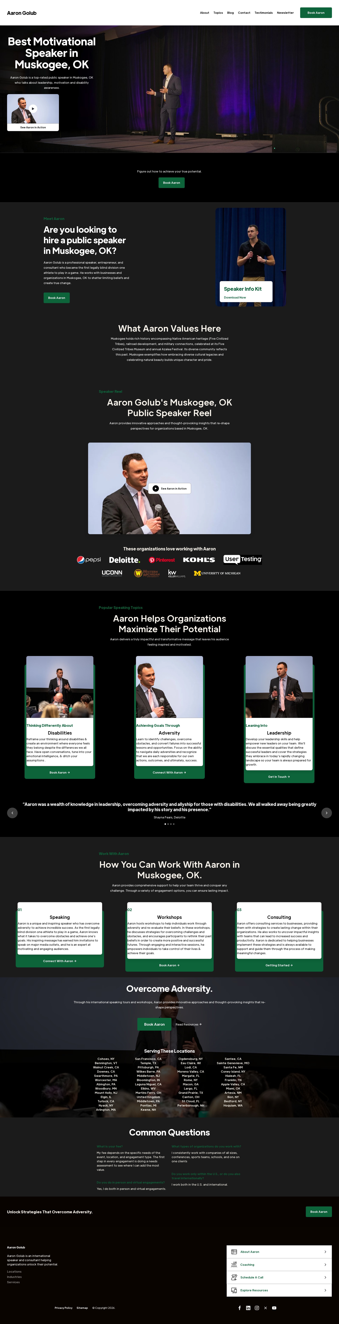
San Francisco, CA (148, 1059)
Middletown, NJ (148, 1076)
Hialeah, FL (233, 1076)
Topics (218, 12)
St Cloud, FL (191, 1101)
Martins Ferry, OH (148, 1093)
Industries (14, 1277)
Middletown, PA (148, 1101)
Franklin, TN (233, 1080)
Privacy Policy (63, 1307)
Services (13, 1282)
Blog (230, 12)
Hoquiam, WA (233, 1105)
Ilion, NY (233, 1097)
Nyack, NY (106, 1105)
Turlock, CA (106, 1101)
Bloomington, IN (148, 1080)
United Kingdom (148, 1097)
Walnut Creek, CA (106, 1067)
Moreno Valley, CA (190, 1071)
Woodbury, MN (106, 1088)
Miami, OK (233, 1088)
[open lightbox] (33, 109)
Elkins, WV (148, 1088)
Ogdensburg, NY (191, 1059)
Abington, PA (105, 1084)
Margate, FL (191, 1076)
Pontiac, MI (148, 1105)
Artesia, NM (233, 1093)
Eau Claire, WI (191, 1063)
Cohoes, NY (106, 1059)
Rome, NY (191, 1080)
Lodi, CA (191, 1067)
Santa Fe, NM (233, 1067)
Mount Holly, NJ (106, 1093)
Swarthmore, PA (106, 1076)
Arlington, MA (106, 1109)
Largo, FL (190, 1088)
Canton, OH (190, 1097)
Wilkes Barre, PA (148, 1071)
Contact (244, 12)
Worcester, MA (106, 1080)
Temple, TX (148, 1063)
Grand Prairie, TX (191, 1093)
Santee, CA (233, 1059)
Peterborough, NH (190, 1105)
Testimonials (264, 12)
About (204, 12)
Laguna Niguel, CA (148, 1084)
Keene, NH (148, 1109)
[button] (12, 813)
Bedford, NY (233, 1101)
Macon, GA (191, 1084)
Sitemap (82, 1307)
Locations (14, 1271)
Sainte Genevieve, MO (233, 1063)
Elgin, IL (106, 1097)
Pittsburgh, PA (148, 1067)
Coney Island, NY (233, 1071)
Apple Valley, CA (233, 1084)
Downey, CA (106, 1071)
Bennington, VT (106, 1063)
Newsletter (285, 12)
